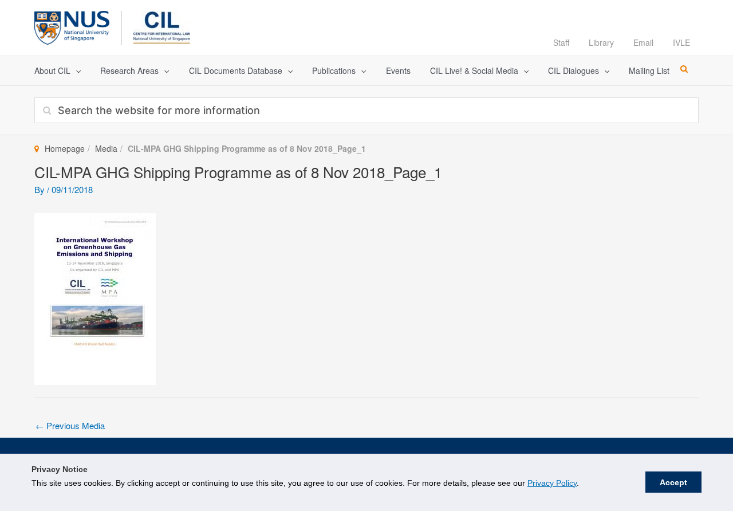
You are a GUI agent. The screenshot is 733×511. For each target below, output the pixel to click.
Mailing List (649, 70)
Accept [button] (673, 482)
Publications (334, 70)
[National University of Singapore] (71, 26)
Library (601, 42)
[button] (75, 71)
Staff (561, 42)
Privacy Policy (552, 483)
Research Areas (129, 70)
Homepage (65, 148)
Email (643, 42)
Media (106, 148)
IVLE (681, 42)
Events (398, 70)
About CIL (52, 70)
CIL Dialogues (573, 70)
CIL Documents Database (235, 70)
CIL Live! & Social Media (474, 70)
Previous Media (70, 425)
